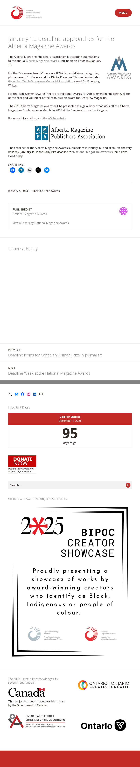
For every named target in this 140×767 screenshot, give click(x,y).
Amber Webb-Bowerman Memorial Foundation (43, 81)
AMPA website (57, 118)
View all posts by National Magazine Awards (40, 223)
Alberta (36, 191)
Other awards (51, 191)
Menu (123, 13)
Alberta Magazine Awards (42, 61)
